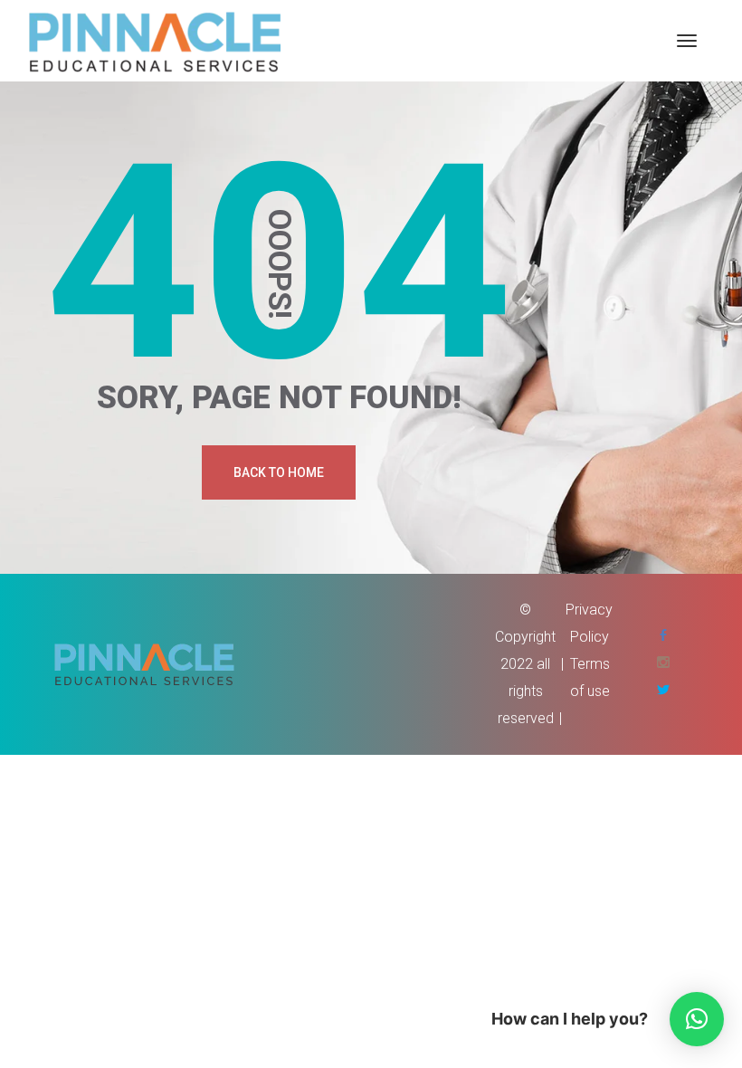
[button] (697, 1019)
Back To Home (278, 472)
